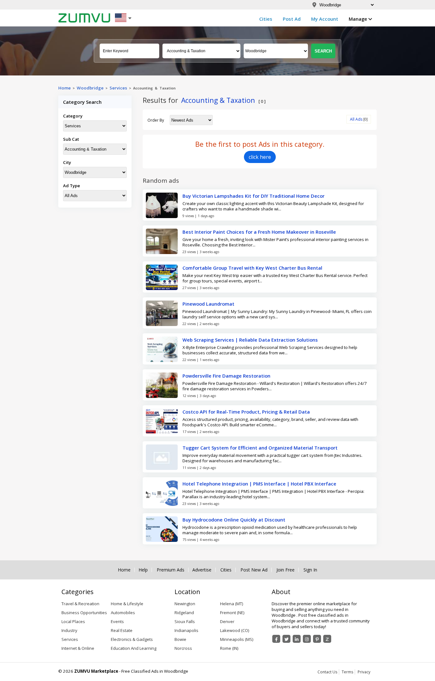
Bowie (180, 639)
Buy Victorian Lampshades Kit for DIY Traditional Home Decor (253, 196)
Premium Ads (170, 570)
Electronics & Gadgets (132, 639)
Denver (227, 621)
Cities (265, 19)
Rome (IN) (229, 648)
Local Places (73, 621)
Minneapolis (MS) (236, 639)
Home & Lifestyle (127, 604)
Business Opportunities (84, 612)
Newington (185, 604)
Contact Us (327, 672)
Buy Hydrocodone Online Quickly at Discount (233, 519)
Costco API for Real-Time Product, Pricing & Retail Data (246, 411)
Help (143, 570)
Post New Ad (253, 570)
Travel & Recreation (80, 604)
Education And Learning (133, 648)
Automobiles (123, 612)
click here (260, 156)
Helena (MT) (231, 604)
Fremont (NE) (232, 612)
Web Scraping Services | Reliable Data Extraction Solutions (250, 340)
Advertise (201, 570)
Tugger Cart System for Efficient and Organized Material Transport (260, 447)
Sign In (310, 570)
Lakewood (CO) (234, 630)
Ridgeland (184, 612)
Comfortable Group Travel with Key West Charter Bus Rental (252, 268)
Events (117, 621)
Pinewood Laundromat (208, 304)
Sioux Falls (185, 621)
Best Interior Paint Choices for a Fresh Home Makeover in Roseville (259, 232)
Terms (347, 672)
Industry (69, 630)
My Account (324, 19)
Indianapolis (186, 630)
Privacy (364, 672)
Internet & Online (77, 648)
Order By (155, 120)
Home (64, 88)
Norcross (183, 648)
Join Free (285, 570)
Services (119, 88)
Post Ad (292, 19)
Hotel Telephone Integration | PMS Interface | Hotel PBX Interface (259, 483)
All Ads (356, 119)
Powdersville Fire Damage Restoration (226, 375)
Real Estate (121, 630)
